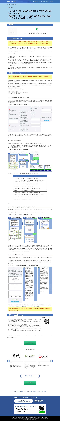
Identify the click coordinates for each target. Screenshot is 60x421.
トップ (15, 391)
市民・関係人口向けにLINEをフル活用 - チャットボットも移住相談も (16, 366)
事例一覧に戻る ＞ (30, 376)
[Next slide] (51, 361)
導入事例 (36, 1)
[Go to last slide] (8, 361)
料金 (39, 1)
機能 (33, 1)
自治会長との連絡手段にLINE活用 (43, 365)
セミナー (47, 1)
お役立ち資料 (44, 391)
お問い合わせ (30, 343)
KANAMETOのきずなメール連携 (13, 257)
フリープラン (43, 1)
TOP (7, 4)
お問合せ (51, 1)
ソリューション (27, 391)
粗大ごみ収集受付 (20, 391)
